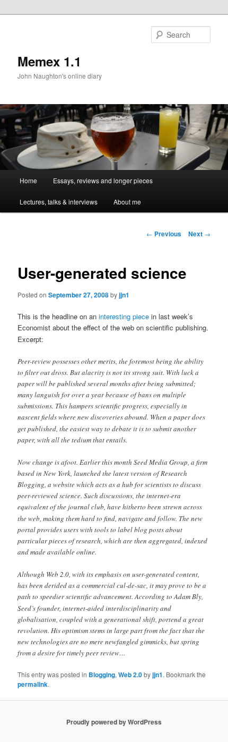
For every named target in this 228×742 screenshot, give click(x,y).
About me (127, 201)
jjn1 (124, 295)
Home (28, 180)
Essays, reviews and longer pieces (103, 180)
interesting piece (124, 316)
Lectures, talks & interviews (59, 201)
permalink (32, 684)
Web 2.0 (130, 674)
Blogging (102, 674)
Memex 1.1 (49, 61)
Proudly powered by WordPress (114, 722)
